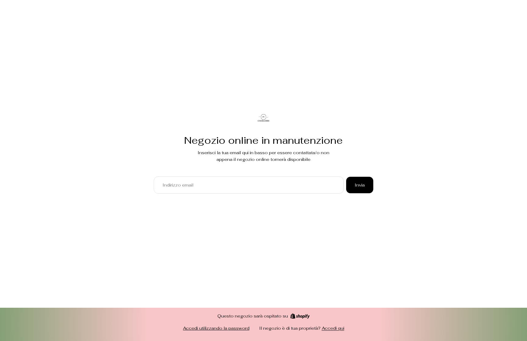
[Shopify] (300, 316)
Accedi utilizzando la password (216, 328)
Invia (360, 185)
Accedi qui (333, 328)
